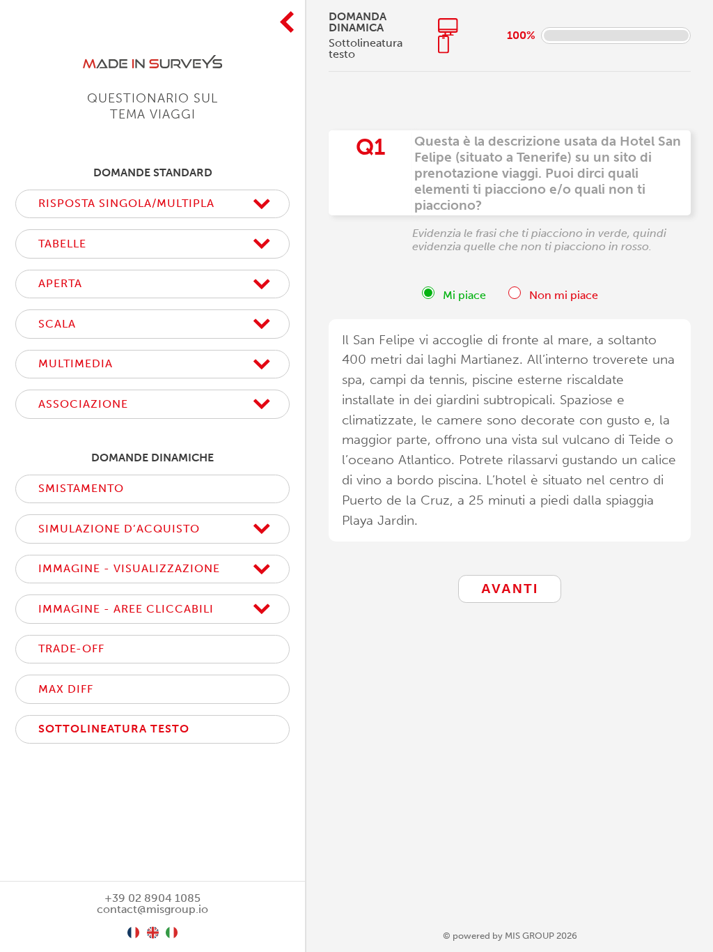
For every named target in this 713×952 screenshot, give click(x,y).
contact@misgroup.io (152, 909)
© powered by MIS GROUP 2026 (510, 935)
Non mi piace (562, 295)
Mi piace (463, 295)
